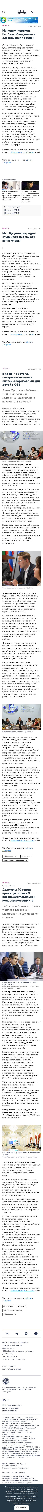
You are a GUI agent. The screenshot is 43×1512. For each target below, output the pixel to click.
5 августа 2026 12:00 (34, 883)
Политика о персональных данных (15, 1468)
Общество (5, 25)
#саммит (21, 1306)
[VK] (7, 1333)
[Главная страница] (22, 12)
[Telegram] (16, 1333)
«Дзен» (28, 160)
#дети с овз (26, 856)
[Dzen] (26, 1333)
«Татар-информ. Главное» (22, 152)
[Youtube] (36, 1333)
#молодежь (8, 1306)
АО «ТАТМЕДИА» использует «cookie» (15, 1476)
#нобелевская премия (12, 1310)
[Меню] (38, 12)
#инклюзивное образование (15, 860)
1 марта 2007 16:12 (34, 229)
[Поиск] (3, 12)
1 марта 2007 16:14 (34, 26)
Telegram (6, 163)
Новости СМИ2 (11, 210)
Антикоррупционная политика (13, 1472)
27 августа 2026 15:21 (34, 369)
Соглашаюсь (21, 1507)
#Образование (9, 856)
